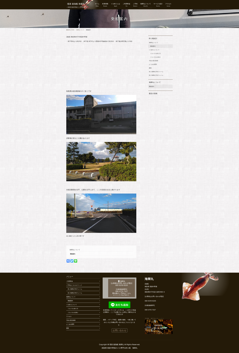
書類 (150, 68)
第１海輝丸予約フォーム (156, 71)
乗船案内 (72, 254)
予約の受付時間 (153, 60)
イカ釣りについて (154, 50)
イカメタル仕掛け (155, 57)
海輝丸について (75, 250)
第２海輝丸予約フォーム (156, 75)
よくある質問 (153, 64)
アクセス (69, 316)
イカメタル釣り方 (155, 53)
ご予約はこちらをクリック (74, 285)
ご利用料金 (69, 281)
